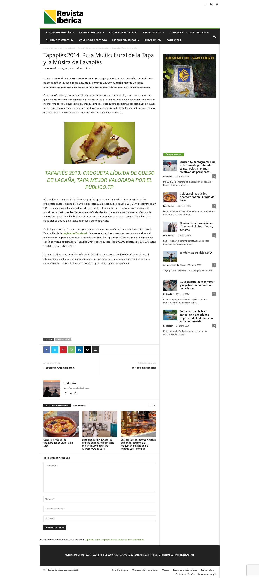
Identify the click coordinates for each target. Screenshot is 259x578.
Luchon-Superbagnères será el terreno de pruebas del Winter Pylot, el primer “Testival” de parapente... (198, 167)
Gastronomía (152, 32)
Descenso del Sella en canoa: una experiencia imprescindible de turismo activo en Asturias (196, 316)
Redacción (52, 68)
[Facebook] (206, 4)
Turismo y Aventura (60, 40)
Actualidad (70, 48)
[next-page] (154, 405)
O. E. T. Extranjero (120, 569)
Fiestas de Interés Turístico (185, 569)
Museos (165, 569)
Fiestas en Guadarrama (58, 367)
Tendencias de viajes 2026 (196, 252)
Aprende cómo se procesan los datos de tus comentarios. (115, 539)
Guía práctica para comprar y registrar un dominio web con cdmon (197, 285)
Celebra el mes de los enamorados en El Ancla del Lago (58, 442)
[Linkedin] (79, 349)
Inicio (45, 48)
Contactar (173, 40)
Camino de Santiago (93, 40)
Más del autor (80, 405)
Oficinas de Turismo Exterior (145, 569)
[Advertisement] (99, 329)
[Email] (87, 349)
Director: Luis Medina (146, 555)
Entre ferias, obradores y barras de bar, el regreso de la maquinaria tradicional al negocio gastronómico (138, 444)
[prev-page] (150, 405)
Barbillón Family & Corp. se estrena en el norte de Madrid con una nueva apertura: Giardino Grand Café (98, 444)
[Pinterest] (63, 349)
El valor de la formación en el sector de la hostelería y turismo (197, 226)
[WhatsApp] (71, 349)
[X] (217, 4)
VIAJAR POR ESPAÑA (58, 32)
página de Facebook (75, 233)
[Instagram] (211, 4)
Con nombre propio (207, 574)
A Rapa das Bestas (144, 367)
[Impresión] (95, 349)
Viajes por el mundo (123, 32)
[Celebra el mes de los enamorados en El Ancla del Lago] (61, 424)
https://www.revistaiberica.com (77, 388)
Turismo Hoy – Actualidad (187, 32)
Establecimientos (124, 40)
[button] (214, 36)
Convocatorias (63, 339)
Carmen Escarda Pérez (174, 265)
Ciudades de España (185, 574)
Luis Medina (169, 206)
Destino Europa (90, 32)
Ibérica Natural (207, 569)
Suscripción (152, 40)
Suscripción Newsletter (182, 555)
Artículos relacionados (57, 405)
